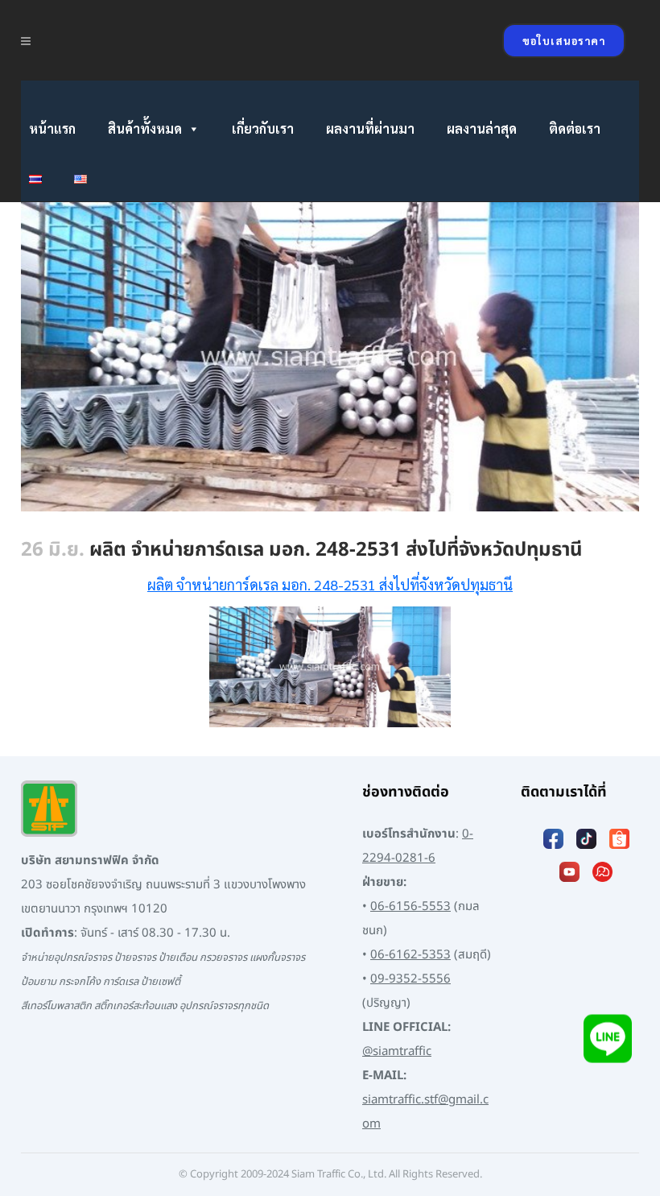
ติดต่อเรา (574, 128)
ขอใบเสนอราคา (563, 41)
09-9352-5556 (410, 979)
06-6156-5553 (410, 906)
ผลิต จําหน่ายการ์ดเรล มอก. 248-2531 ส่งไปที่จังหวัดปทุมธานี (330, 584)
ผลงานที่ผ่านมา (370, 128)
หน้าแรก (52, 128)
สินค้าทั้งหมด (145, 128)
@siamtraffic (396, 1051)
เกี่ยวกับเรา (263, 128)
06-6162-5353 (410, 955)
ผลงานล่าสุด (482, 128)
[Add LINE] (607, 1042)
